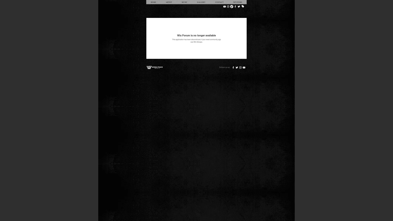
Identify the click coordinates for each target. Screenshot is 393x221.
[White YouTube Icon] (224, 6)
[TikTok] (231, 6)
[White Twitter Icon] (238, 6)
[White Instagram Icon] (228, 6)
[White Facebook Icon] (235, 6)
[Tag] (242, 6)
